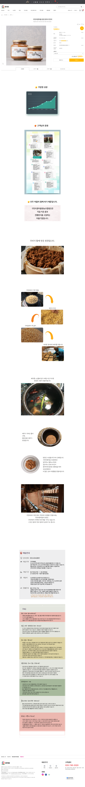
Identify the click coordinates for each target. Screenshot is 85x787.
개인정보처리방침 (15, 756)
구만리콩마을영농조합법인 (63, 45)
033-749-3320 (5, 769)
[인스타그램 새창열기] (43, 775)
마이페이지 (80, 10)
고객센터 (75, 10)
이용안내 (22, 756)
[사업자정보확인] (15, 772)
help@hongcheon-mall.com (16, 773)
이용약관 (9, 756)
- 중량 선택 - (56, 53)
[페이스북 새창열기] (46, 775)
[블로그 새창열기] (49, 775)
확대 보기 (3, 64)
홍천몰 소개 (70, 10)
